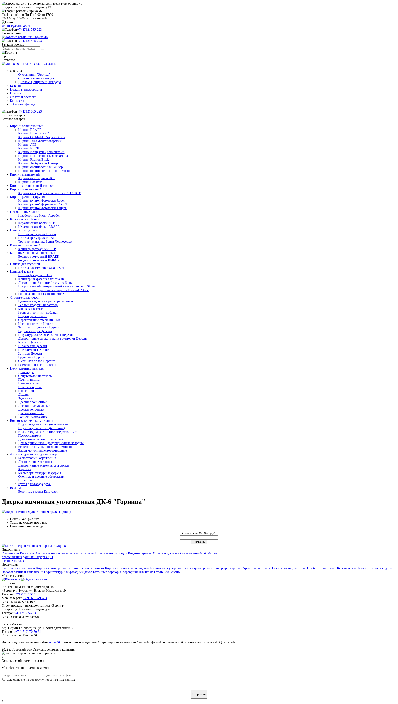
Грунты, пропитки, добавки (38, 312)
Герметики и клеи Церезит (37, 364)
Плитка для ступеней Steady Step (41, 267)
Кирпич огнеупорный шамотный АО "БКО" (49, 193)
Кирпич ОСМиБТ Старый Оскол (41, 137)
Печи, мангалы (29, 379)
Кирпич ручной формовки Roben (41, 200)
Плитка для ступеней (25, 264)
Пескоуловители (29, 435)
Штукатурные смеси (32, 316)
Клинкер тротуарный (25, 245)
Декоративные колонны (35, 461)
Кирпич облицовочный (26, 126)
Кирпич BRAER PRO (33, 133)
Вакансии (76, 553)
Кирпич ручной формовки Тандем (42, 208)
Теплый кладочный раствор (38, 305)
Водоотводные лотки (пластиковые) (43, 424)
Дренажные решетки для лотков (41, 439)
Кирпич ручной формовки (28, 197)
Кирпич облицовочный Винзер (40, 167)
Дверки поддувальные (34, 405)
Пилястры (25, 480)
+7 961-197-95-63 (35, 598)
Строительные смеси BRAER (39, 320)
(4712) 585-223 (25, 613)
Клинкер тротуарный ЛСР (37, 249)
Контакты (17, 100)
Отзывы (62, 553)
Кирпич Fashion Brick (33, 159)
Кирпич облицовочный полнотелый (44, 170)
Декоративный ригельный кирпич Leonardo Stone (53, 290)
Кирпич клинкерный (25, 174)
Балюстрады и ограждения (37, 458)
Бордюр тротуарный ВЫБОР (38, 260)
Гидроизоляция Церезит (35, 331)
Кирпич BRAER (30, 129)
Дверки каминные (31, 413)
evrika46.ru (56, 642)
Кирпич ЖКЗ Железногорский (40, 141)
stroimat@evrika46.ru (16, 26)
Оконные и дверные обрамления (41, 476)
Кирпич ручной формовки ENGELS (44, 204)
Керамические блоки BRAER (39, 226)
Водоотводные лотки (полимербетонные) (47, 432)
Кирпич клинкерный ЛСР (36, 178)
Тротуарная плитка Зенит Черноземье (45, 241)
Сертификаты (46, 553)
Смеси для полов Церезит (36, 361)
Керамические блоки (24, 219)
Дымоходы (26, 372)
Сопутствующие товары (35, 376)
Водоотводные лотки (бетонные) (41, 428)
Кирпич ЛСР (27, 144)
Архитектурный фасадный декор (33, 454)
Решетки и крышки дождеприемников (45, 446)
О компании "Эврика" (34, 74)
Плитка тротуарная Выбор (37, 234)
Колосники (26, 391)
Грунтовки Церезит (32, 357)
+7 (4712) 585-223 (29, 29)
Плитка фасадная (22, 271)
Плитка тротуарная (23, 230)
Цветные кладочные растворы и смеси (45, 301)
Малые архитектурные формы (39, 473)
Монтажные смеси (31, 308)
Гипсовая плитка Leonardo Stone (41, 294)
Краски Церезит (29, 342)
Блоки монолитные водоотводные (42, 450)
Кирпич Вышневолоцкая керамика (43, 156)
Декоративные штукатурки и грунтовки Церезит (52, 338)
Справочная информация (36, 78)
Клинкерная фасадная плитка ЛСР (42, 279)
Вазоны (15, 488)
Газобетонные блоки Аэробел (39, 215)
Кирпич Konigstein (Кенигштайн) (41, 152)
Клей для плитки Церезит (36, 323)
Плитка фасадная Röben (35, 275)
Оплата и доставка (23, 97)
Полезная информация (26, 89)
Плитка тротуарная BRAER (38, 238)
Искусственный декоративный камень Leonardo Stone (56, 286)
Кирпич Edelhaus (30, 182)
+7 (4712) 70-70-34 (28, 631)
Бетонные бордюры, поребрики (32, 252)
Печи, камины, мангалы (27, 368)
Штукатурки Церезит (33, 349)
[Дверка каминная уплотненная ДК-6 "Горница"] (37, 512)
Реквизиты (27, 553)
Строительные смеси (25, 297)
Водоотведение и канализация (31, 420)
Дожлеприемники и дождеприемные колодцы (51, 443)
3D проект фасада (22, 104)
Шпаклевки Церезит (32, 346)
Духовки (24, 394)
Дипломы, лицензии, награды (39, 82)
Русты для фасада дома (34, 484)
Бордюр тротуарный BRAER (38, 256)
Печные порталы (30, 387)
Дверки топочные (31, 409)
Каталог (15, 85)
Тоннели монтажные (33, 417)
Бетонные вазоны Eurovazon (38, 491)
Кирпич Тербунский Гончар (38, 163)
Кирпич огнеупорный (25, 189)
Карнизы (24, 469)
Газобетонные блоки (24, 211)
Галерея (15, 93)
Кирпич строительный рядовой (32, 185)
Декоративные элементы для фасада (43, 465)
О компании (10, 553)
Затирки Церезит (30, 353)
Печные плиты (28, 383)
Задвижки (25, 398)
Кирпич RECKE (29, 148)
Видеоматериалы (140, 553)
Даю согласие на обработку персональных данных (41, 679)
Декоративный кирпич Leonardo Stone (45, 282)
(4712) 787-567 (25, 594)
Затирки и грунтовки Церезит (39, 327)
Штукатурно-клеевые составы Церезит (45, 335)
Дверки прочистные (32, 402)
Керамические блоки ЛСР (36, 223)
